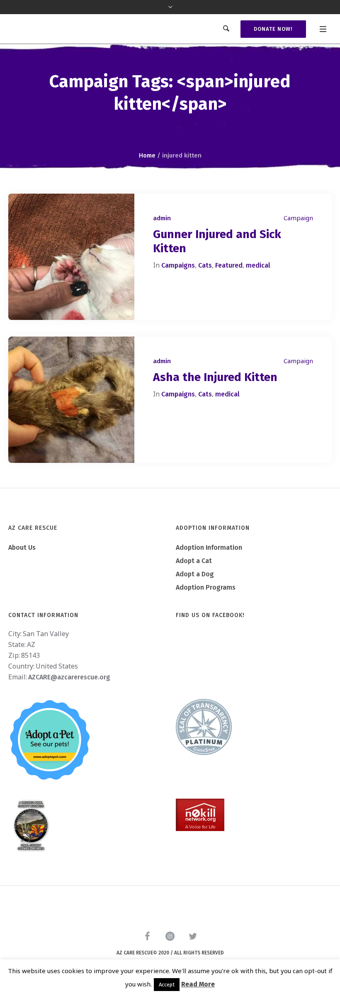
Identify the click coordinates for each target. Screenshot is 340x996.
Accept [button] (167, 984)
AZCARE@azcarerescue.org (69, 677)
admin (162, 218)
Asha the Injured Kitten (215, 377)
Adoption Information (209, 547)
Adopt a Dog (195, 574)
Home (147, 155)
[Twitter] (193, 936)
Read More (198, 984)
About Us (22, 547)
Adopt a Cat (194, 561)
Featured (229, 265)
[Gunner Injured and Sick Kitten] (71, 257)
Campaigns (178, 265)
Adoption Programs (206, 587)
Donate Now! (273, 29)
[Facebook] (147, 936)
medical (258, 265)
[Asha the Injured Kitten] (71, 400)
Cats (205, 265)
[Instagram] (170, 936)
